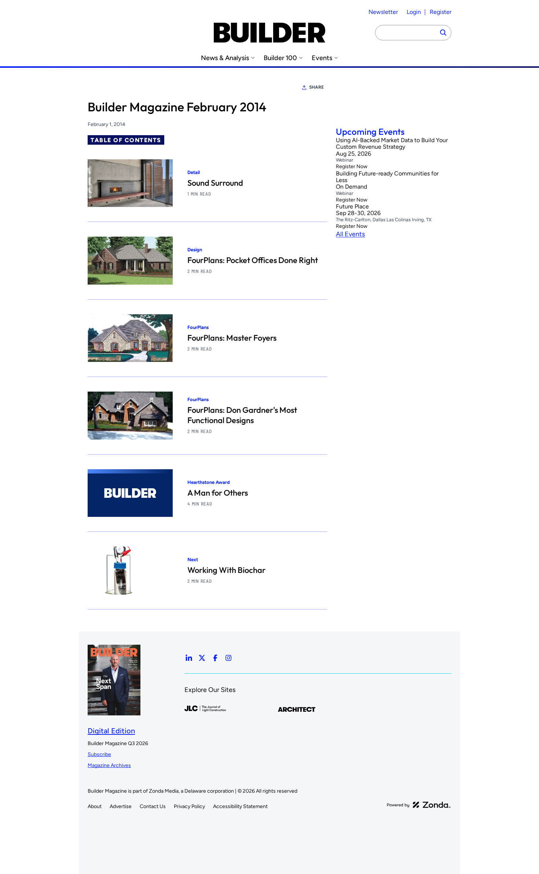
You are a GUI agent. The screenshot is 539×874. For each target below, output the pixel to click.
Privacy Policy (189, 806)
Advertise (121, 806)
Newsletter (383, 11)
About (95, 806)
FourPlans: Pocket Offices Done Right (252, 260)
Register (440, 11)
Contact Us (153, 806)
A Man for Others (217, 493)
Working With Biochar (226, 570)
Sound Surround (215, 183)
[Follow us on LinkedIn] (188, 657)
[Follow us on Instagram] (228, 657)
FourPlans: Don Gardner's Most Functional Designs (242, 415)
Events (322, 58)
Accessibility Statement (240, 806)
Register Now (351, 167)
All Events (350, 234)
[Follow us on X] (202, 657)
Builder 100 (280, 58)
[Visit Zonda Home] (418, 805)
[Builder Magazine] (269, 32)
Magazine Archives (109, 765)
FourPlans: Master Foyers (231, 338)
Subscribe (99, 754)
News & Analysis (225, 58)
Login (414, 11)
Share (316, 87)
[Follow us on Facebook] (215, 657)
